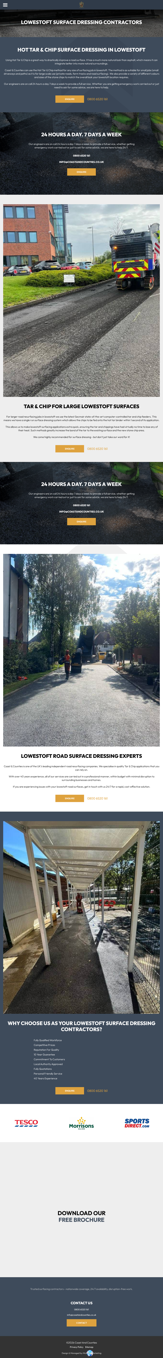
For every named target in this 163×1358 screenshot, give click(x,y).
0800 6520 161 (97, 99)
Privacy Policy (60, 1255)
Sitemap (89, 1347)
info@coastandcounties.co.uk (81, 162)
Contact (81, 1322)
